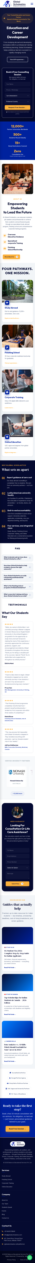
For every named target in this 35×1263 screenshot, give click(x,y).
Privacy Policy (11, 1260)
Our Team (5, 1204)
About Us (5, 1200)
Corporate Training (8, 1183)
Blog (3, 1214)
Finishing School (7, 1179)
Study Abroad (6, 1176)
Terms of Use (24, 1260)
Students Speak (7, 1207)
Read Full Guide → (10, 967)
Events (4, 1211)
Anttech (27, 1256)
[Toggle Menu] (32, 4)
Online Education (7, 1187)
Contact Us (5, 1218)
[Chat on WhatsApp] (29, 1257)
